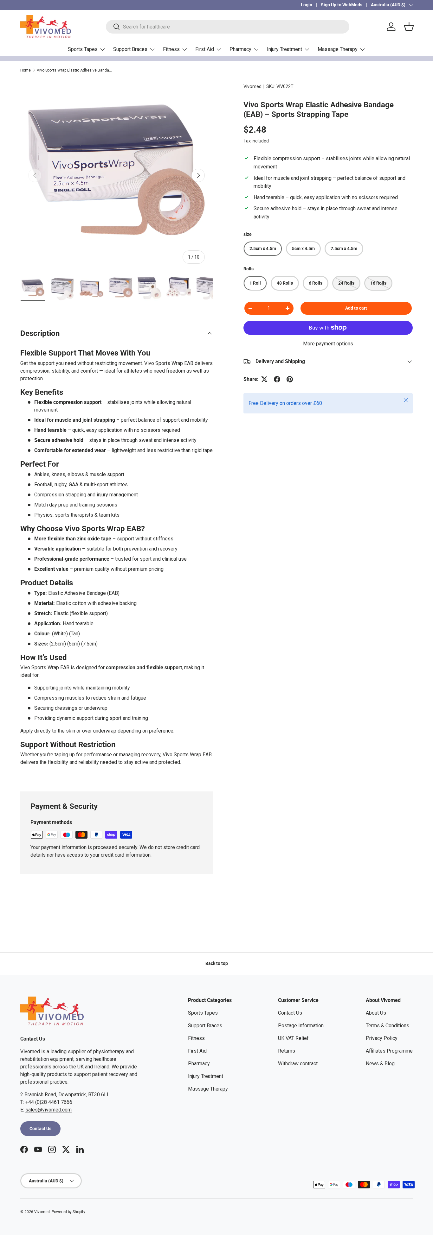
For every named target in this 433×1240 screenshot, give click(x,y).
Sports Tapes (83, 49)
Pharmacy (240, 49)
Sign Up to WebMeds (341, 5)
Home (25, 70)
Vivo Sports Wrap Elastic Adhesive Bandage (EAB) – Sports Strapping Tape (75, 70)
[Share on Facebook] (277, 379)
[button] (409, 27)
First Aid (204, 49)
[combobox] (227, 27)
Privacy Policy (381, 1038)
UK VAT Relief (293, 1038)
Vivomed (252, 86)
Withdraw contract (298, 1064)
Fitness (171, 49)
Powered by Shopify (68, 1212)
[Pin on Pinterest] (289, 379)
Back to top (216, 963)
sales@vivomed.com (48, 1110)
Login (306, 5)
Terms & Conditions (387, 1026)
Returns (286, 1051)
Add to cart (356, 308)
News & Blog (380, 1064)
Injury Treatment (284, 49)
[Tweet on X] (264, 379)
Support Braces (130, 49)
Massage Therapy (338, 49)
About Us (376, 1013)
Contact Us (40, 1128)
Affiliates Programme (389, 1051)
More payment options (328, 344)
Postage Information (301, 1026)
